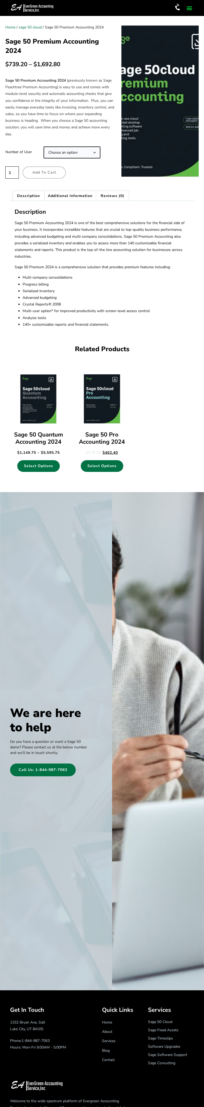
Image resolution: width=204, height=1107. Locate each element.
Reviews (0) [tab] (112, 195)
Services (109, 1040)
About (107, 1031)
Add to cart (44, 172)
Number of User (18, 151)
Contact (108, 1059)
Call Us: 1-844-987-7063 (43, 769)
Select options (38, 465)
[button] (189, 8)
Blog (106, 1050)
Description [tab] (28, 195)
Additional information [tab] (70, 195)
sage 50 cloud (30, 27)
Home (10, 27)
